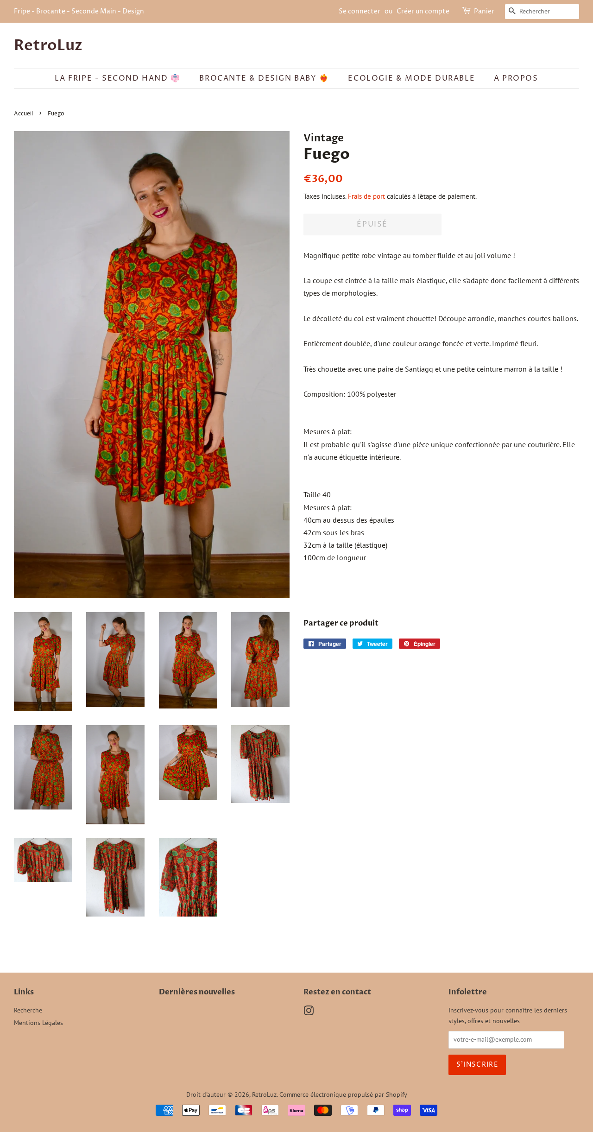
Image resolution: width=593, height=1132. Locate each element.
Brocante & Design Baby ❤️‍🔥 (264, 78)
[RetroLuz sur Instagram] (308, 1012)
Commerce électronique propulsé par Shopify (343, 1094)
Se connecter (359, 11)
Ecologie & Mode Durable (411, 78)
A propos (516, 78)
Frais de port (366, 196)
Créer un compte (423, 11)
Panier (484, 11)
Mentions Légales (38, 1022)
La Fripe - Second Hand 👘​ (117, 78)
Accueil (23, 114)
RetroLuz (48, 45)
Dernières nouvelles (197, 992)
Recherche (28, 1010)
